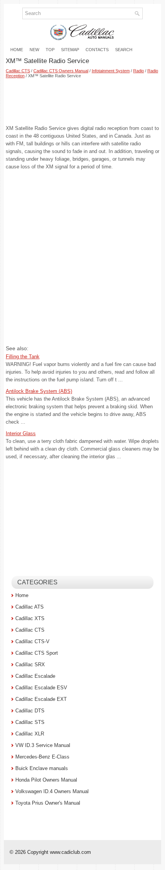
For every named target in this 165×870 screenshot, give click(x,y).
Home (16, 49)
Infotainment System (111, 70)
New (34, 49)
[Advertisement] (82, 101)
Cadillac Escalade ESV (41, 687)
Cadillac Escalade (35, 676)
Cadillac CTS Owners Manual (60, 70)
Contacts (97, 49)
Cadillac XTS (30, 618)
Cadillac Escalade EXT (41, 699)
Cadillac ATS (29, 607)
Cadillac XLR (29, 734)
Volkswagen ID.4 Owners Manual (52, 791)
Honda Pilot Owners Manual (46, 780)
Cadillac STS (30, 722)
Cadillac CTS (18, 70)
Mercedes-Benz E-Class (42, 757)
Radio (138, 70)
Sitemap (70, 49)
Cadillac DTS (30, 711)
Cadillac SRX (30, 664)
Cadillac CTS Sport (36, 653)
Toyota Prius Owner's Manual (47, 803)
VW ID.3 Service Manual (42, 745)
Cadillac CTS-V (32, 641)
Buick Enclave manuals (41, 768)
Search (123, 49)
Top (50, 49)
